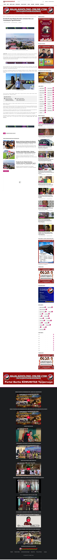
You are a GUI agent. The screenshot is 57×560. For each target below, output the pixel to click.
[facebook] (4, 136)
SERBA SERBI (41, 181)
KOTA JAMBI (43, 101)
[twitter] (5, 136)
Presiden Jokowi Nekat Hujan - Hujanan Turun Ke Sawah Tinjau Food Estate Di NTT (20, 99)
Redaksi (11, 551)
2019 (46, 336)
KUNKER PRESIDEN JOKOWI (10, 16)
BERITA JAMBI (12, 4)
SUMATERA (37, 4)
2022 (46, 342)
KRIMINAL (47, 318)
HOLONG (42, 99)
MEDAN (50, 103)
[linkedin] (11, 136)
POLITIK (45, 327)
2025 (46, 348)
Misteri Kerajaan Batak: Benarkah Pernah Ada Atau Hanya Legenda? (45, 209)
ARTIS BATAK (51, 88)
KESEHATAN (42, 318)
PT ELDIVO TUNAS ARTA (42, 144)
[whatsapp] (7, 136)
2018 (46, 334)
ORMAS (41, 322)
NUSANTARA (49, 320)
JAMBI (41, 316)
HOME (5, 4)
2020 (46, 338)
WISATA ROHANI (42, 329)
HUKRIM (51, 99)
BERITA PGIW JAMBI (51, 90)
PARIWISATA (47, 322)
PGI (40, 327)
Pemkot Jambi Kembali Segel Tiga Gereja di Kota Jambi (46, 125)
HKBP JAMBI (47, 313)
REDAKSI (46, 1)
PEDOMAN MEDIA (51, 1)
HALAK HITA (50, 94)
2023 (46, 344)
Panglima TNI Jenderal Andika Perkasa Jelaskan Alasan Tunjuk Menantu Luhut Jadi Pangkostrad (45, 233)
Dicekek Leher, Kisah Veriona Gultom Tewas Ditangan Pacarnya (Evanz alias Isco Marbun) (46, 172)
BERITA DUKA (50, 307)
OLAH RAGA (50, 105)
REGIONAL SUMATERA (43, 110)
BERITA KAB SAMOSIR (43, 309)
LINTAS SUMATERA (43, 103)
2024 (46, 346)
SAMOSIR (32, 4)
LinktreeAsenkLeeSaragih (25, 551)
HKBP (8, 4)
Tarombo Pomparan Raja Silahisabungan (45, 136)
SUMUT (40, 168)
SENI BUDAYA (18, 4)
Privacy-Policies (39, 551)
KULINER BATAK (50, 101)
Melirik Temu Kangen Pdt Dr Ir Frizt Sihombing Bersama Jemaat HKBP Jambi (45, 184)
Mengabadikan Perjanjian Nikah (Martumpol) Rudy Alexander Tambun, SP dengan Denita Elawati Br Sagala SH (45, 159)
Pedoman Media (17, 551)
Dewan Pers (33, 551)
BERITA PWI (50, 311)
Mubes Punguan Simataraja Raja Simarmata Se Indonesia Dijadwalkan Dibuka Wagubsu (45, 220)
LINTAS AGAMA (42, 320)
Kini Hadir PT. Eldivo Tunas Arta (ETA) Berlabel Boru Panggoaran (45, 147)
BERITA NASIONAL (43, 307)
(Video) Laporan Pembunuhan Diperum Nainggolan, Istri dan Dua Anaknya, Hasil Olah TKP (45, 196)
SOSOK (42, 112)
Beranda (4, 16)
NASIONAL (42, 4)
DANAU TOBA (50, 92)
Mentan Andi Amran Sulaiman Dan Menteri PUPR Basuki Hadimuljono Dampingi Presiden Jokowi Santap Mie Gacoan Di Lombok (10, 99)
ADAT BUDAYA (42, 88)
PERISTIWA (51, 108)
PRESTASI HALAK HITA (42, 205)
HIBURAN (42, 97)
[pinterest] (9, 136)
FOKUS (28, 4)
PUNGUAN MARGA (41, 217)
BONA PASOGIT (23, 4)
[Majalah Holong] (9, 2)
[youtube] (53, 4)
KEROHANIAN (46, 316)
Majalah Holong (31, 555)
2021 (46, 340)
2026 (46, 350)
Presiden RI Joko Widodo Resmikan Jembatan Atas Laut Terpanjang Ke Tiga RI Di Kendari (26, 162)
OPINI (42, 108)
